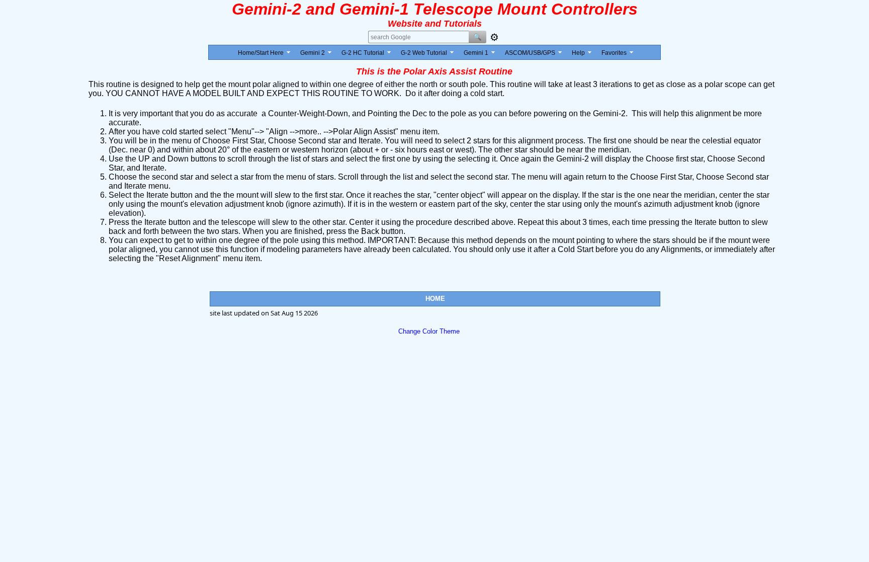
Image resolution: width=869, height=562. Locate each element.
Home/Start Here (261, 52)
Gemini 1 (476, 52)
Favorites (614, 52)
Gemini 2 (312, 52)
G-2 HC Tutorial (362, 52)
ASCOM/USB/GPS (530, 52)
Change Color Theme (429, 331)
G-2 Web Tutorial (424, 52)
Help (578, 52)
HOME (435, 298)
